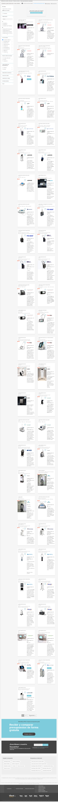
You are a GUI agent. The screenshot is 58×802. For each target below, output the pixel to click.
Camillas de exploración (15, 763)
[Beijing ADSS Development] (30, 155)
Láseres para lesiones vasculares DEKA (37, 761)
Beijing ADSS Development (8, 29)
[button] (7, 16)
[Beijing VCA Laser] (51, 398)
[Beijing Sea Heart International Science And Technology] (30, 128)
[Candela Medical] (30, 25)
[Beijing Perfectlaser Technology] (51, 450)
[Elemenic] (30, 554)
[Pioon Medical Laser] (51, 180)
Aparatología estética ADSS (46, 768)
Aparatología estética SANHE (35, 768)
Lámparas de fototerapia (16, 761)
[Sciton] (51, 665)
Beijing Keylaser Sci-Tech (7, 33)
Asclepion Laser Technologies (8, 25)
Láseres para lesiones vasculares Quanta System (39, 763)
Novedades (5, 13)
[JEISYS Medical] (30, 76)
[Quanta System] (51, 25)
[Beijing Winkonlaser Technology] (30, 529)
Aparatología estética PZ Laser (36, 770)
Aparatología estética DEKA (47, 770)
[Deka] (51, 235)
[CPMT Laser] (30, 369)
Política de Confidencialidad (41, 747)
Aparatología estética (7, 761)
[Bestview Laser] (30, 692)
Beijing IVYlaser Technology (8, 31)
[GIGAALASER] (51, 315)
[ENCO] (30, 450)
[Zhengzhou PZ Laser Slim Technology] (51, 209)
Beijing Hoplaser (6, 30)
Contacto (29, 79)
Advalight (5, 23)
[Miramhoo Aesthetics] (51, 475)
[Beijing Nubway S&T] (30, 209)
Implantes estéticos (7, 763)
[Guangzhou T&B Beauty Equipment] (51, 584)
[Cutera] (51, 76)
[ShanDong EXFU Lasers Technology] (30, 665)
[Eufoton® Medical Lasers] (30, 290)
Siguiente (32, 715)
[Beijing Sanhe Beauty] (30, 103)
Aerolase (5, 24)
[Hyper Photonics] (30, 635)
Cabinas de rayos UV (7, 768)
